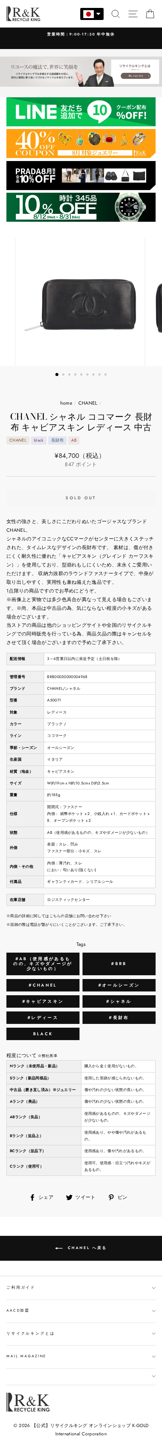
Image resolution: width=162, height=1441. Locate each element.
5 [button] (82, 375)
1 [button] (57, 375)
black (43, 1034)
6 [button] (88, 375)
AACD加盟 (18, 1310)
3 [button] (70, 375)
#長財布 (119, 1017)
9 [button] (106, 375)
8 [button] (100, 375)
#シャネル (119, 1001)
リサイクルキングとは (30, 1333)
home (66, 403)
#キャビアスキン (43, 1001)
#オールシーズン (119, 985)
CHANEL (88, 403)
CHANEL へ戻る (86, 1248)
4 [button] (76, 375)
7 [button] (94, 375)
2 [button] (64, 375)
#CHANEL (43, 985)
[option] (81, 34)
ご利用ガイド (20, 1287)
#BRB (119, 964)
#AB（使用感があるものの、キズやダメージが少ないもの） (42, 963)
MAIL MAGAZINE (26, 1356)
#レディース (43, 1017)
